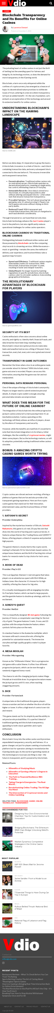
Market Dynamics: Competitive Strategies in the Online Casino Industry (29, 844)
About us (8, 1006)
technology (8, 803)
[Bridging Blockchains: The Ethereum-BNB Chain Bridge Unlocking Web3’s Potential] (7, 832)
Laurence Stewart (21, 27)
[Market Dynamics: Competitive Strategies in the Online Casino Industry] (7, 846)
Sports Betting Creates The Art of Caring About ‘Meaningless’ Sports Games (22, 980)
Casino (32, 801)
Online (39, 801)
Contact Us (19, 1006)
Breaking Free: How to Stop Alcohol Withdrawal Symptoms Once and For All (22, 994)
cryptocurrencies (37, 435)
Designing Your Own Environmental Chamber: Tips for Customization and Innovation (32, 816)
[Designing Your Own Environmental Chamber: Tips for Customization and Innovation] (7, 818)
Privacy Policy (32, 1006)
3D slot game (34, 615)
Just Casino (38, 221)
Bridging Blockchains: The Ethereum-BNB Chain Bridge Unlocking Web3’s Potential (32, 830)
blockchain (23, 243)
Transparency (21, 803)
